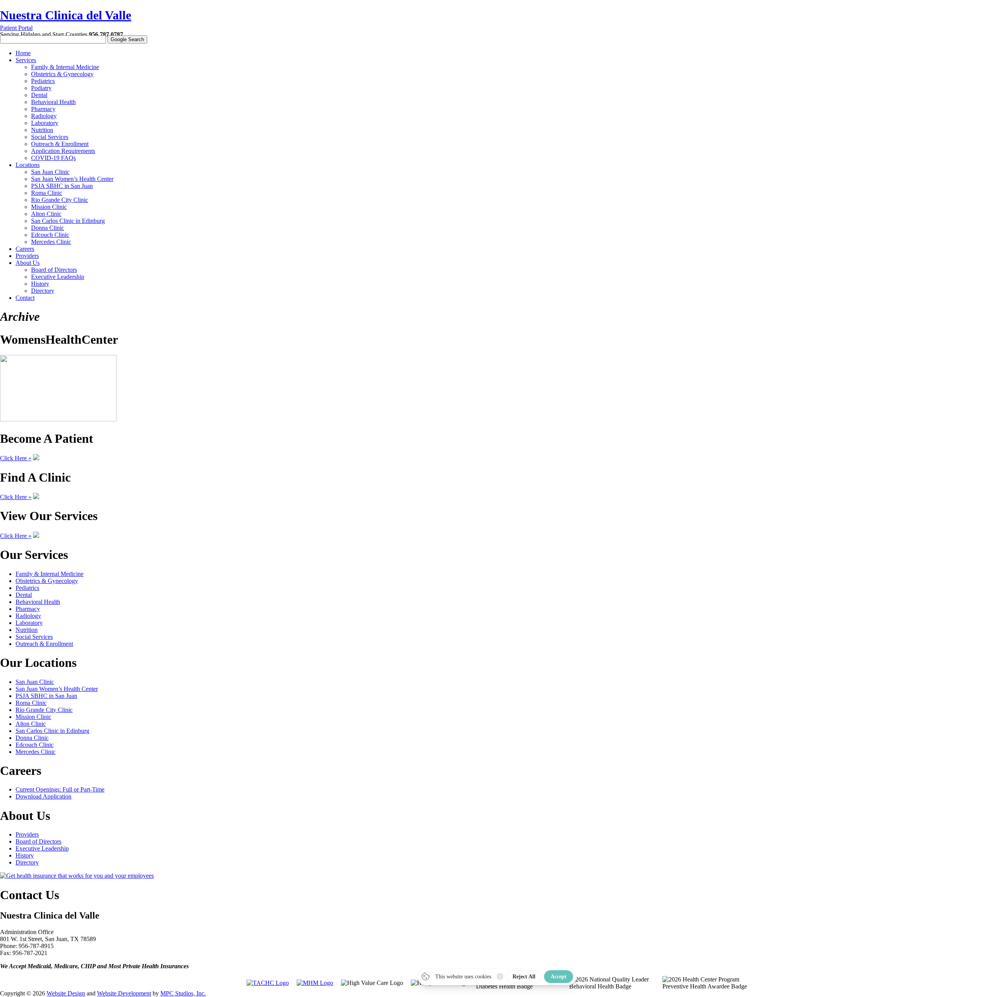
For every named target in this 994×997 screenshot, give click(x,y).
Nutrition (42, 130)
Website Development (124, 993)
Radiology (44, 116)
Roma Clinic (46, 193)
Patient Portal (16, 27)
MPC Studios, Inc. (183, 993)
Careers (25, 248)
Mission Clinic (49, 207)
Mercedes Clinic (51, 241)
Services (26, 60)
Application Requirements (63, 151)
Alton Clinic (46, 214)
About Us (28, 262)
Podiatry (41, 88)
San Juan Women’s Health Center (72, 179)
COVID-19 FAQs (53, 158)
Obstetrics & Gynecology (62, 74)
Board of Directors (54, 269)
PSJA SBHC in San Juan (62, 186)
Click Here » (15, 458)
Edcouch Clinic (50, 234)
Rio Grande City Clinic (59, 200)
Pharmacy (43, 109)
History (40, 283)
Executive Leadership (57, 276)
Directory (42, 290)
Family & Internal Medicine (65, 67)
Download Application (43, 796)
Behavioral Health (53, 102)
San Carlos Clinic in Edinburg (68, 220)
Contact (25, 297)
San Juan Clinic (50, 172)
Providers (27, 255)
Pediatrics (43, 81)
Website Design (66, 993)
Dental (39, 95)
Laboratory (44, 123)
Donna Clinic (47, 227)
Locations (28, 165)
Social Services (49, 137)
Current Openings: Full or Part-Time (60, 789)
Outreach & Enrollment (60, 144)
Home (23, 53)
